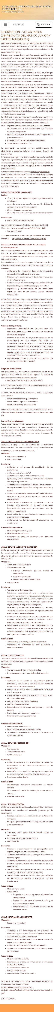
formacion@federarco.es (39, 172)
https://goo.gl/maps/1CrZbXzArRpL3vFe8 (28, 228)
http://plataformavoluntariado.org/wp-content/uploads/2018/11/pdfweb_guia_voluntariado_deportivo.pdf (26, 990)
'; (25, 9)
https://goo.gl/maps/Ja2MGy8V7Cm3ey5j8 (29, 239)
